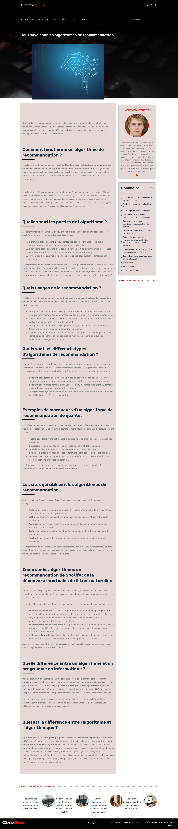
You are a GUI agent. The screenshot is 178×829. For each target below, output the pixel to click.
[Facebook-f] (151, 5)
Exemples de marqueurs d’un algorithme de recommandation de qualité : (136, 224)
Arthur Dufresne (129, 263)
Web (83, 19)
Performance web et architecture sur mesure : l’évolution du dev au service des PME (64, 805)
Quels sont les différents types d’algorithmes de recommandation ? (136, 215)
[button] (151, 188)
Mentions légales (158, 822)
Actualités (27, 19)
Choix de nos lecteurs (131, 270)
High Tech (43, 19)
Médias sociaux (129, 266)
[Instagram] (155, 5)
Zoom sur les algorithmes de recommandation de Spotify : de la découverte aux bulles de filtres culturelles (135, 241)
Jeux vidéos (60, 19)
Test (74, 19)
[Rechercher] (155, 19)
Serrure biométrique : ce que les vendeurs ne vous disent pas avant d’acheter (98, 805)
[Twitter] (147, 5)
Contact (128, 822)
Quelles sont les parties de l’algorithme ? (137, 205)
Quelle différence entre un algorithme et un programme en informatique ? (137, 250)
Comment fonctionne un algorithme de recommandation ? (137, 198)
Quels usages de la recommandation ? (137, 211)
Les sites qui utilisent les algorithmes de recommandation (137, 231)
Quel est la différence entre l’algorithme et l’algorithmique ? (137, 257)
